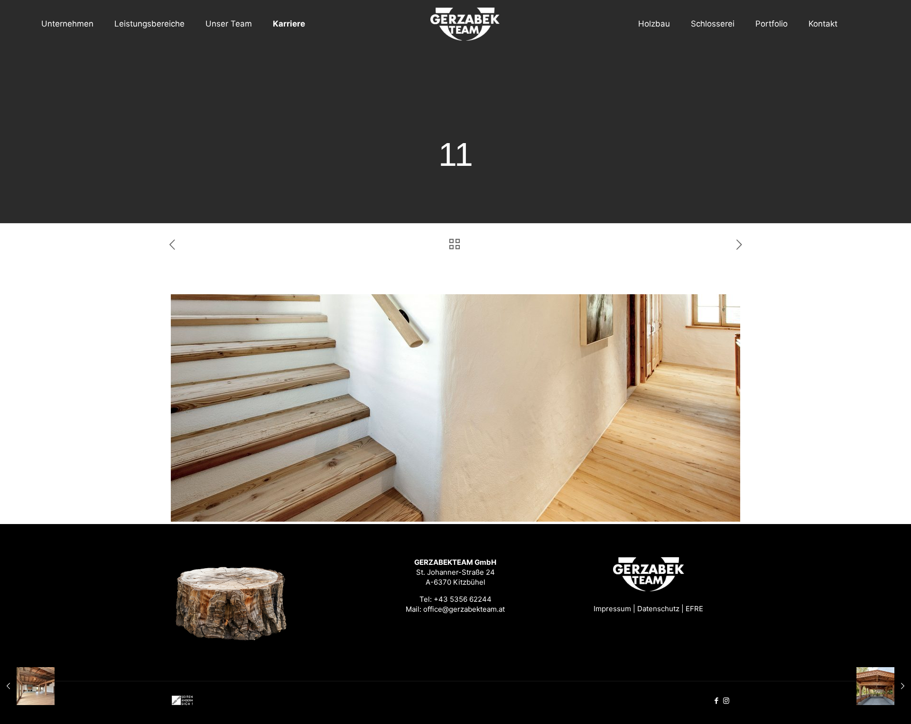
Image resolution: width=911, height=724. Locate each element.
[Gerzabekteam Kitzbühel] (455, 23)
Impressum (612, 608)
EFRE (694, 608)
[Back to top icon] (865, 705)
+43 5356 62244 (463, 599)
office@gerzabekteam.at (464, 609)
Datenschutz (658, 608)
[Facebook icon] (716, 700)
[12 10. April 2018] (883, 686)
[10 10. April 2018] (27, 686)
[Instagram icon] (726, 700)
